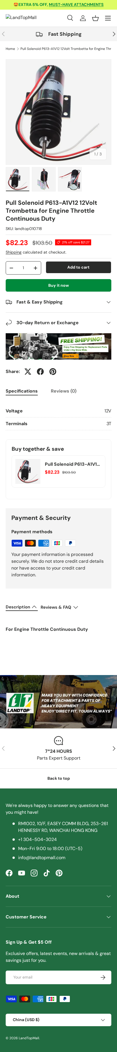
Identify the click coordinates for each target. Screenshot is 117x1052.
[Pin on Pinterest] (53, 371)
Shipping (14, 252)
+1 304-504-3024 (37, 839)
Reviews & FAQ (56, 607)
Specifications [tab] (22, 391)
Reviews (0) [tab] (63, 391)
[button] (95, 18)
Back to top (58, 778)
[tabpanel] (58, 417)
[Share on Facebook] (40, 371)
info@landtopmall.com (41, 858)
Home (10, 48)
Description (18, 607)
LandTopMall (29, 1038)
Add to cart (78, 267)
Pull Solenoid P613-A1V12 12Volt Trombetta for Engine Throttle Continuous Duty (72, 464)
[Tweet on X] (28, 371)
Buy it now (58, 285)
